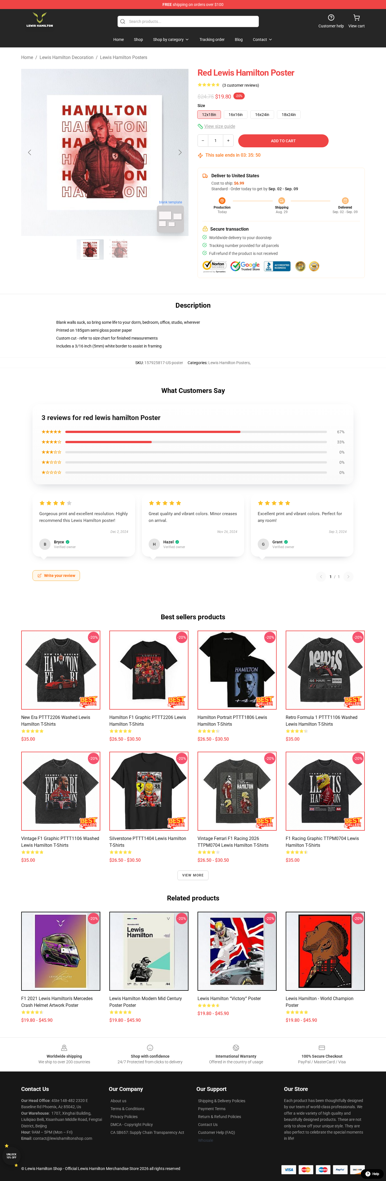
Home (27, 57)
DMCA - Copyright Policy (131, 1124)
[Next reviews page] (348, 577)
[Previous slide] (30, 152)
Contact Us (208, 1124)
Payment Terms (211, 1108)
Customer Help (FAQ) (216, 1132)
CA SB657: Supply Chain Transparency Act (147, 1132)
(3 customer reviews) (240, 85)
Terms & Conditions (127, 1108)
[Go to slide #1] (90, 249)
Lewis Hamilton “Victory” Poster (229, 998)
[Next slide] (180, 152)
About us (118, 1101)
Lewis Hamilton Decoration (67, 57)
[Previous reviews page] (321, 577)
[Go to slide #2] (119, 249)
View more (193, 875)
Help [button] (375, 1174)
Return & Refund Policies (219, 1116)
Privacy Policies (124, 1116)
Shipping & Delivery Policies (221, 1101)
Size (201, 105)
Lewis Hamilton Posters (123, 57)
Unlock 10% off (11, 1156)
